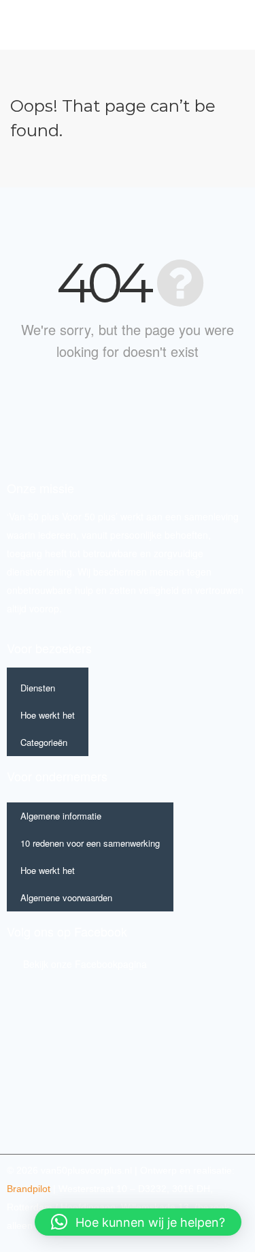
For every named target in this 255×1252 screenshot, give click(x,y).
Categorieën (43, 742)
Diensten (37, 687)
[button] (220, 25)
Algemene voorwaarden (66, 897)
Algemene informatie (60, 815)
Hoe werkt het (47, 714)
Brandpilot (28, 1188)
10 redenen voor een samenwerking (90, 842)
